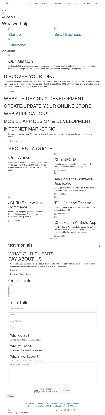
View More (52, 238)
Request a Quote (90, 3)
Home (29, 3)
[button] (3, 10)
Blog (77, 3)
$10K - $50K (28, 360)
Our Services (56, 3)
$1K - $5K (16, 360)
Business (26, 339)
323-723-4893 (43, 406)
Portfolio (68, 3)
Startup (15, 339)
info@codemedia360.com (66, 406)
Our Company (41, 3)
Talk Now (13, 141)
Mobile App (38, 350)
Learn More (10, 91)
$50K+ (39, 360)
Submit (11, 396)
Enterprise (36, 339)
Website (15, 350)
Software (26, 350)
